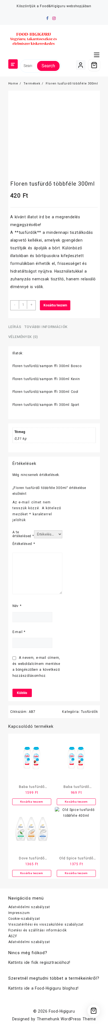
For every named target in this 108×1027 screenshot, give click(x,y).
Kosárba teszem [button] (31, 801)
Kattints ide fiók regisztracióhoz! (39, 962)
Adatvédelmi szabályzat (29, 907)
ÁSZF (12, 936)
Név (17, 606)
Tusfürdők (89, 712)
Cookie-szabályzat (24, 919)
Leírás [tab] (14, 327)
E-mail (18, 632)
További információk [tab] (46, 327)
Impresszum (19, 913)
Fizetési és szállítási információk (37, 930)
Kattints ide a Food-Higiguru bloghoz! (43, 988)
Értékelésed (23, 544)
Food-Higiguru (62, 1011)
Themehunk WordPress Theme (66, 1019)
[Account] (81, 65)
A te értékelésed (23, 534)
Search (48, 65)
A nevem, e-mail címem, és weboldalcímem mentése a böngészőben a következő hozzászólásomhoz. (36, 667)
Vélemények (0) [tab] (23, 337)
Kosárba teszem (55, 305)
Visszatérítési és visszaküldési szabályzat (46, 924)
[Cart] (94, 65)
